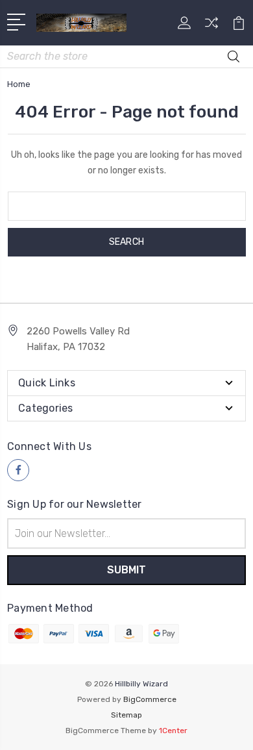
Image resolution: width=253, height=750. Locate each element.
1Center (173, 730)
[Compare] (211, 27)
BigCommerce (149, 699)
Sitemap (126, 714)
